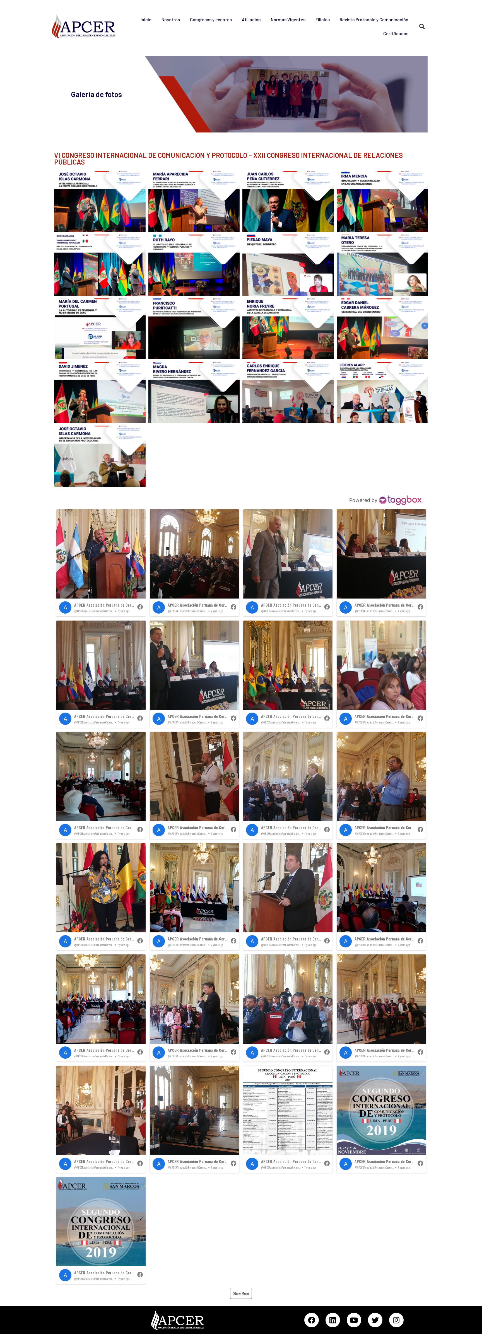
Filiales (322, 19)
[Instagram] (396, 1320)
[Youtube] (354, 1320)
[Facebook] (311, 1320)
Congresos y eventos (211, 19)
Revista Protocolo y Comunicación (374, 19)
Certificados (395, 33)
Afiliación (251, 19)
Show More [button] (241, 1293)
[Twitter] (375, 1320)
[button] (101, 562)
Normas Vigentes (288, 19)
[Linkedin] (333, 1320)
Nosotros (171, 19)
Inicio (146, 19)
